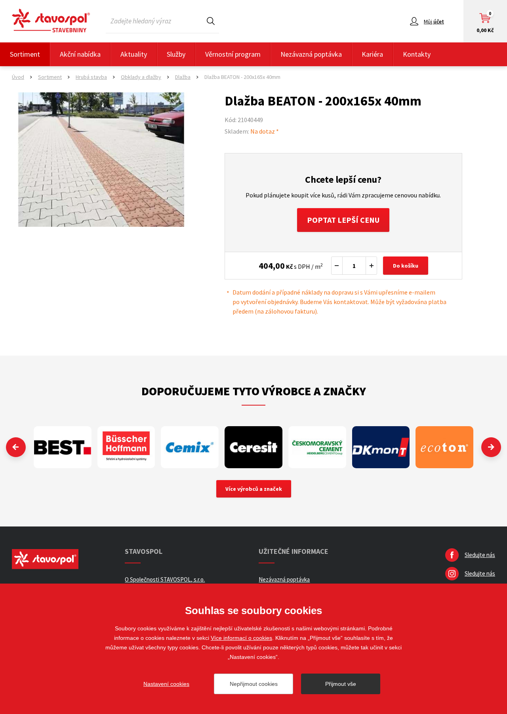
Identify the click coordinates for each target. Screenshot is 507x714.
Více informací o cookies (241, 638)
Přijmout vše (340, 684)
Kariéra (372, 54)
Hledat (210, 21)
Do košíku (405, 265)
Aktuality (133, 54)
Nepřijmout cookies (254, 684)
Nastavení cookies (166, 684)
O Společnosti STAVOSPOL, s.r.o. (165, 579)
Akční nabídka (80, 54)
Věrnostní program (233, 54)
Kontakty (417, 54)
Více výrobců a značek (253, 488)
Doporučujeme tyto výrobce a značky (253, 390)
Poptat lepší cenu (343, 220)
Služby (176, 54)
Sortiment (25, 54)
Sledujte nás (480, 555)
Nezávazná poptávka (311, 54)
